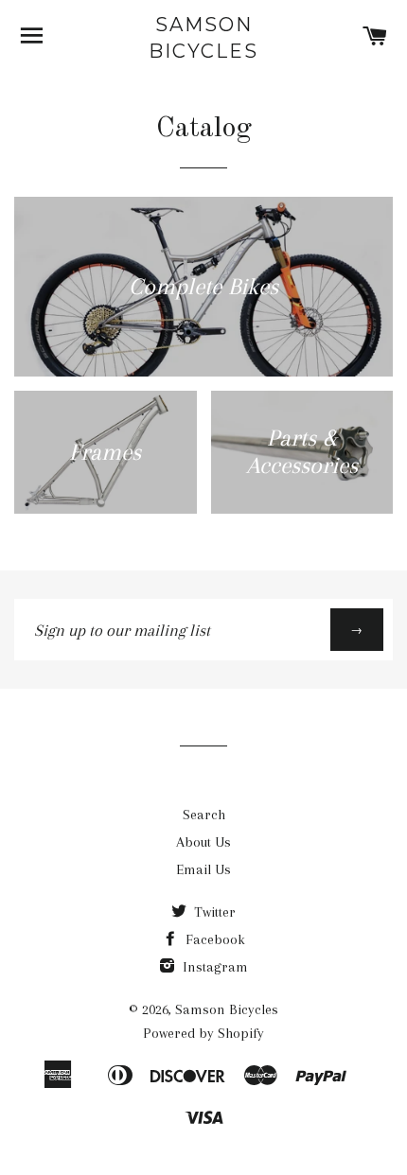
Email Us (203, 869)
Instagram (213, 966)
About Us (203, 842)
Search (204, 814)
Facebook (213, 939)
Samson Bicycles (203, 37)
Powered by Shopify (203, 1033)
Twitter (213, 912)
